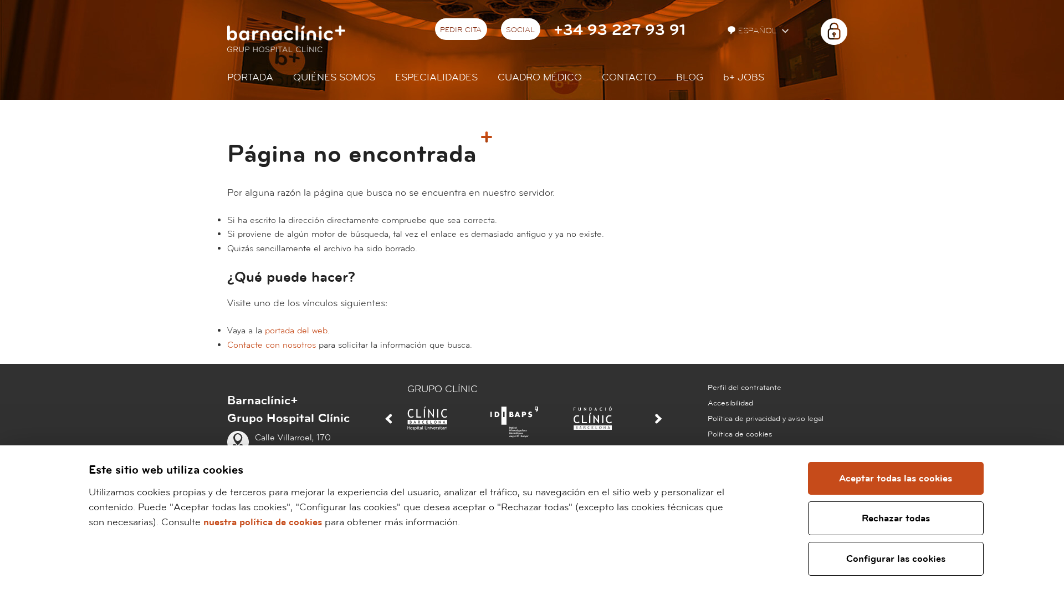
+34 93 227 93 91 (620, 30)
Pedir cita (461, 30)
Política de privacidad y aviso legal (765, 419)
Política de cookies (740, 434)
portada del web (296, 330)
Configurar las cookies (895, 558)
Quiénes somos (334, 77)
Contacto (629, 77)
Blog (689, 77)
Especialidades (436, 77)
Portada (250, 77)
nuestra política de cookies (262, 522)
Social (520, 30)
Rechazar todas (896, 518)
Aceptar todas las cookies (895, 478)
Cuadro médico (540, 77)
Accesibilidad (730, 403)
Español (759, 31)
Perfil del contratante (744, 388)
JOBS (743, 77)
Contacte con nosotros (271, 345)
